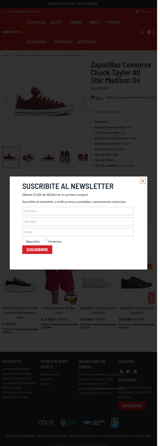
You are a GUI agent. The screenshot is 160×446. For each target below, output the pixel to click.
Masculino (33, 241)
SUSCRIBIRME (37, 249)
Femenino (55, 241)
